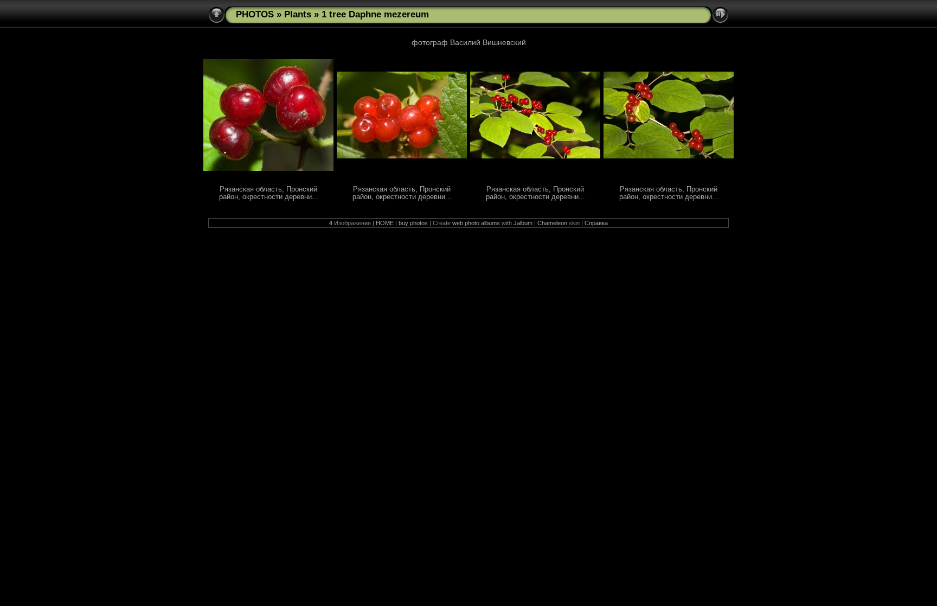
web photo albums (476, 223)
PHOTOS (255, 14)
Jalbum (523, 223)
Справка (596, 223)
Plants (297, 14)
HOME (385, 223)
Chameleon (552, 223)
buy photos (413, 223)
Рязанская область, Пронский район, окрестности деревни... (268, 193)
